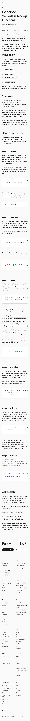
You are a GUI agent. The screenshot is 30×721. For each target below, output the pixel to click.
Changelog (19, 637)
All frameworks (6, 624)
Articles (18, 644)
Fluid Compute (20, 565)
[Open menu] (27, 3)
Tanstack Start (6, 617)
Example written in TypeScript (13, 519)
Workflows (5, 568)
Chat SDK (20, 610)
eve (4, 575)
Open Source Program (22, 670)
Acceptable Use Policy (6, 696)
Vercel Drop (20, 583)
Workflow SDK (21, 605)
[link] (8, 549)
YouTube (18, 693)
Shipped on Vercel (21, 668)
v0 (16, 595)
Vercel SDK (19, 603)
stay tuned (7, 508)
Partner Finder (6, 663)
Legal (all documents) (8, 699)
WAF (3, 585)
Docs (17, 632)
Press (17, 661)
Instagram (18, 695)
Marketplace (5, 659)
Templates (5, 661)
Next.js (4, 605)
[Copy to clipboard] (25, 181)
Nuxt (3, 607)
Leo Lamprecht (14, 24)
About (17, 656)
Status (3, 704)
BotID (3, 590)
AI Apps (4, 632)
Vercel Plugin (21, 588)
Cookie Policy (5, 690)
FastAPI (4, 619)
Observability (19, 568)
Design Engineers (6, 646)
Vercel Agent (19, 585)
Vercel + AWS (5, 666)
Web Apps (4, 634)
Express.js (5, 106)
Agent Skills (19, 590)
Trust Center (5, 701)
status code (5, 377)
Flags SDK (19, 607)
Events (18, 663)
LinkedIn (18, 690)
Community (9, 7)
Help (17, 677)
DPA (3, 693)
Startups (18, 666)
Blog (3, 7)
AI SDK (4, 561)
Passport (6, 572)
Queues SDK (21, 612)
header (21, 225)
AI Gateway (5, 563)
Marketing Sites (6, 637)
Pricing (18, 675)
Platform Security (6, 583)
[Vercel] (2, 2)
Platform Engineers (7, 644)
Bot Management (6, 588)
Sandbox (4, 565)
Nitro (3, 612)
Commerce (5, 641)
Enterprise (18, 673)
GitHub (18, 686)
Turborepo (4, 614)
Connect (6, 570)
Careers (18, 659)
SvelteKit (4, 610)
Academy (18, 641)
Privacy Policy (6, 686)
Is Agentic (18, 648)
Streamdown (19, 614)
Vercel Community (12, 527)
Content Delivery (20, 563)
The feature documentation (12, 516)
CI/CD (17, 561)
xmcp (3, 621)
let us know (21, 525)
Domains (18, 592)
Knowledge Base (20, 639)
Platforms (4, 639)
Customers (5, 656)
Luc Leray (7, 24)
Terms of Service (6, 688)
